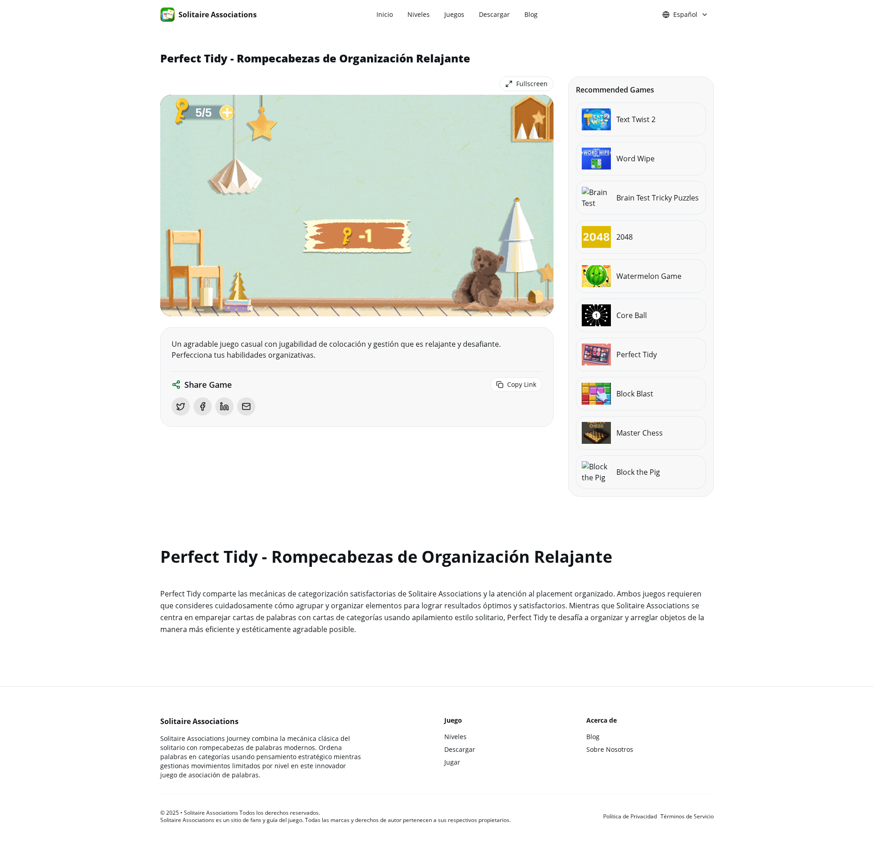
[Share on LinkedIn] (224, 406)
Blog (531, 14)
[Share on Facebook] (202, 406)
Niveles (418, 14)
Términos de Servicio (687, 816)
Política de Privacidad (630, 816)
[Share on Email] (246, 406)
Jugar (452, 762)
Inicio (384, 14)
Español (685, 14)
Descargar (494, 14)
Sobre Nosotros (609, 749)
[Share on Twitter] (181, 406)
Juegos (454, 14)
